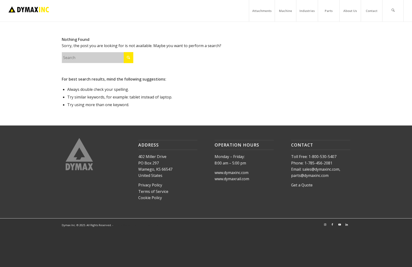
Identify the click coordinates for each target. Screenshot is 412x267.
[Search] (393, 11)
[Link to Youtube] (339, 224)
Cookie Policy (150, 197)
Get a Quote (302, 185)
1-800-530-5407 (322, 156)
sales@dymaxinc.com (320, 169)
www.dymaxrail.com (232, 178)
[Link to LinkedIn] (346, 224)
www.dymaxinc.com (231, 172)
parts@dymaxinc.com (310, 175)
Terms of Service (153, 191)
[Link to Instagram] (325, 224)
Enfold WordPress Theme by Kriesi (136, 225)
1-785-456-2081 (318, 163)
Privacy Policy (150, 185)
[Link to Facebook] (332, 224)
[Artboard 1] (28, 11)
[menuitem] (262, 11)
